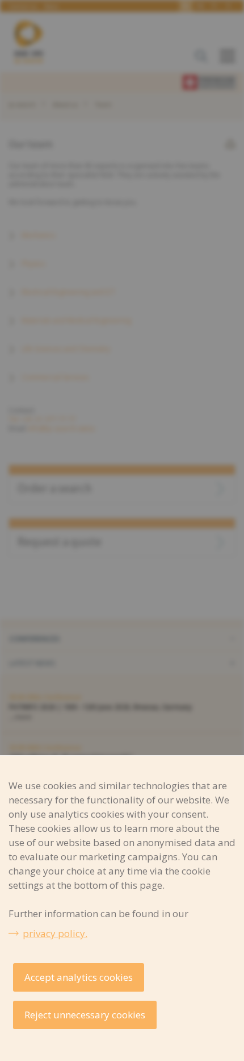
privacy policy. (55, 933)
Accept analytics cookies (78, 977)
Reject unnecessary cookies (84, 1014)
